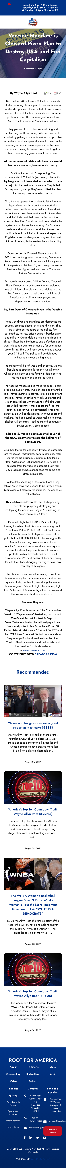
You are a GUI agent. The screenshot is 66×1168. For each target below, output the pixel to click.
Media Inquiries (13, 1120)
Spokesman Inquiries (13, 1113)
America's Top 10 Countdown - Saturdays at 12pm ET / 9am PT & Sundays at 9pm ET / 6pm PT (40, 7)
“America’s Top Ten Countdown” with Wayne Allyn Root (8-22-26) (32, 811)
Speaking (13, 1095)
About (13, 1067)
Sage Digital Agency (40, 1158)
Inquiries (13, 1088)
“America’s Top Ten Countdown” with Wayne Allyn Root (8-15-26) (32, 993)
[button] (61, 22)
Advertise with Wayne (13, 1103)
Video (13, 1081)
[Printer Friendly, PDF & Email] (52, 94)
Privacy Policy (13, 1126)
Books (53, 1073)
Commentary (13, 1074)
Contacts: (33, 1088)
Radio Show (33, 1074)
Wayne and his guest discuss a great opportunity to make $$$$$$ (33, 725)
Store (53, 1067)
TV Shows (33, 1067)
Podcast (33, 1081)
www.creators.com (34, 650)
